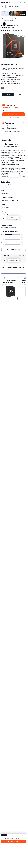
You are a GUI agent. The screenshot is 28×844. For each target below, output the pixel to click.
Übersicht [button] (4, 835)
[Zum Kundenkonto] (17, 2)
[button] (2, 88)
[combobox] (13, 271)
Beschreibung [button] (10, 835)
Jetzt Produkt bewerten (13, 249)
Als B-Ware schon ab (13, 117)
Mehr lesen (12, 175)
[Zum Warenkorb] (24, 2)
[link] (7, 30)
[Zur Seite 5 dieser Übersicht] (18, 59)
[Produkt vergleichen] (23, 56)
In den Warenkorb (14, 114)
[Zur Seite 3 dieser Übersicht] (13, 59)
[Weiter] (23, 45)
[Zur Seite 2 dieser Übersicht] (11, 59)
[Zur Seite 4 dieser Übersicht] (16, 59)
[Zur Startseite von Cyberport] (5, 3)
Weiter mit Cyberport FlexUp (12, 131)
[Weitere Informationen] (15, 99)
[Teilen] (18, 35)
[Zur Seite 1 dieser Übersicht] (9, 59)
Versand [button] (8, 94)
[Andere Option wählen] (24, 272)
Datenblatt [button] (18, 835)
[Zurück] (3, 45)
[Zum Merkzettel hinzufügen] (23, 35)
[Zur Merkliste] (21, 2)
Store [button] (19, 94)
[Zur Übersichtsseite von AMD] (4, 23)
